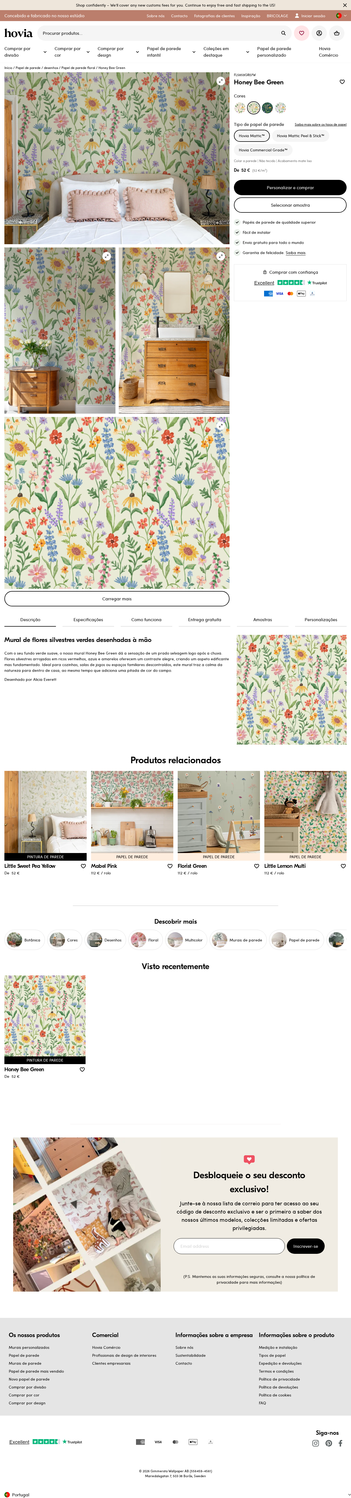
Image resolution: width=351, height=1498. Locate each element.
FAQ (262, 1402)
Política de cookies (275, 1395)
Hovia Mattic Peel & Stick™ (300, 135)
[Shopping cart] (336, 33)
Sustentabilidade (191, 1355)
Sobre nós (184, 1347)
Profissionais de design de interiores (124, 1355)
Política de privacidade (279, 1379)
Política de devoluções (278, 1387)
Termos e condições (276, 1371)
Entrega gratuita (204, 619)
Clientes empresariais (111, 1363)
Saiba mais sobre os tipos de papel (321, 124)
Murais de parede (25, 1363)
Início (8, 67)
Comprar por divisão (27, 1387)
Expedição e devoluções (280, 1363)
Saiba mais (295, 252)
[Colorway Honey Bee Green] (253, 107)
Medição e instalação (278, 1347)
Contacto (184, 1363)
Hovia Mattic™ (252, 135)
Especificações (88, 619)
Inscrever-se (305, 1246)
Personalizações (321, 619)
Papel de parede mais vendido (36, 1371)
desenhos (51, 67)
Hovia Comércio (106, 1347)
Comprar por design (27, 1402)
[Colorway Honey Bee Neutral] (240, 108)
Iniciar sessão (313, 15)
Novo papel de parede (29, 1379)
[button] (339, 16)
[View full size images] (220, 81)
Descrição (30, 619)
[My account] (319, 33)
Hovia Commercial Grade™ (263, 149)
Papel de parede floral (78, 67)
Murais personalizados (29, 1347)
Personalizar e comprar (290, 187)
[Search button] (283, 33)
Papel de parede (28, 67)
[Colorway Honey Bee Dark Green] (267, 108)
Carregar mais (117, 598)
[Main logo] (19, 33)
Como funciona (146, 619)
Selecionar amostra (290, 205)
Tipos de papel (272, 1355)
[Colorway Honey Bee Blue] (280, 108)
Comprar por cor (24, 1395)
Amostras (262, 619)
